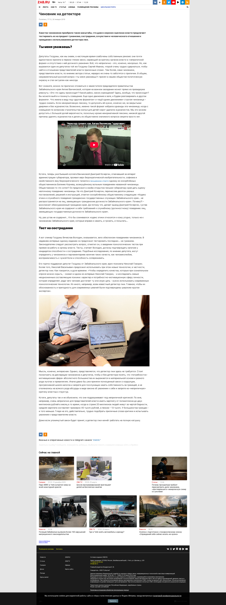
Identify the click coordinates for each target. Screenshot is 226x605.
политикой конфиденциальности (167, 596)
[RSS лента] (187, 2)
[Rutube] (183, 549)
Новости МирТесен (44, 541)
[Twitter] (174, 549)
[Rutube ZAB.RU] (178, 2)
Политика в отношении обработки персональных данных (109, 590)
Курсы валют (44, 577)
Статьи (62, 7)
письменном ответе (99, 181)
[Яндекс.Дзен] (177, 549)
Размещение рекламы (46, 549)
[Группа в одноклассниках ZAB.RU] (164, 2)
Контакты (59, 549)
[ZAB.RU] (44, 3)
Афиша (71, 7)
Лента (45, 7)
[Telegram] (180, 549)
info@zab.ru (94, 564)
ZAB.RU (67, 557)
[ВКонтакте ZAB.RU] (155, 2)
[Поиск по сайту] (153, 7)
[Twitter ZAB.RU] (169, 2)
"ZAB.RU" (96, 440)
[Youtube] (186, 549)
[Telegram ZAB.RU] (182, 2)
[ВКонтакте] (168, 549)
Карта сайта (69, 569)
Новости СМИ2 (43, 542)
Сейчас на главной (49, 452)
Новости (43, 557)
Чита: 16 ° (62, 2)
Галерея (43, 565)
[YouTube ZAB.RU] (173, 2)
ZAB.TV (54, 7)
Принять (113, 601)
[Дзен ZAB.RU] (159, 2)
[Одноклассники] (171, 549)
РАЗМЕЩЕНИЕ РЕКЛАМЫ (87, 7)
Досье (42, 569)
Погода (42, 573)
